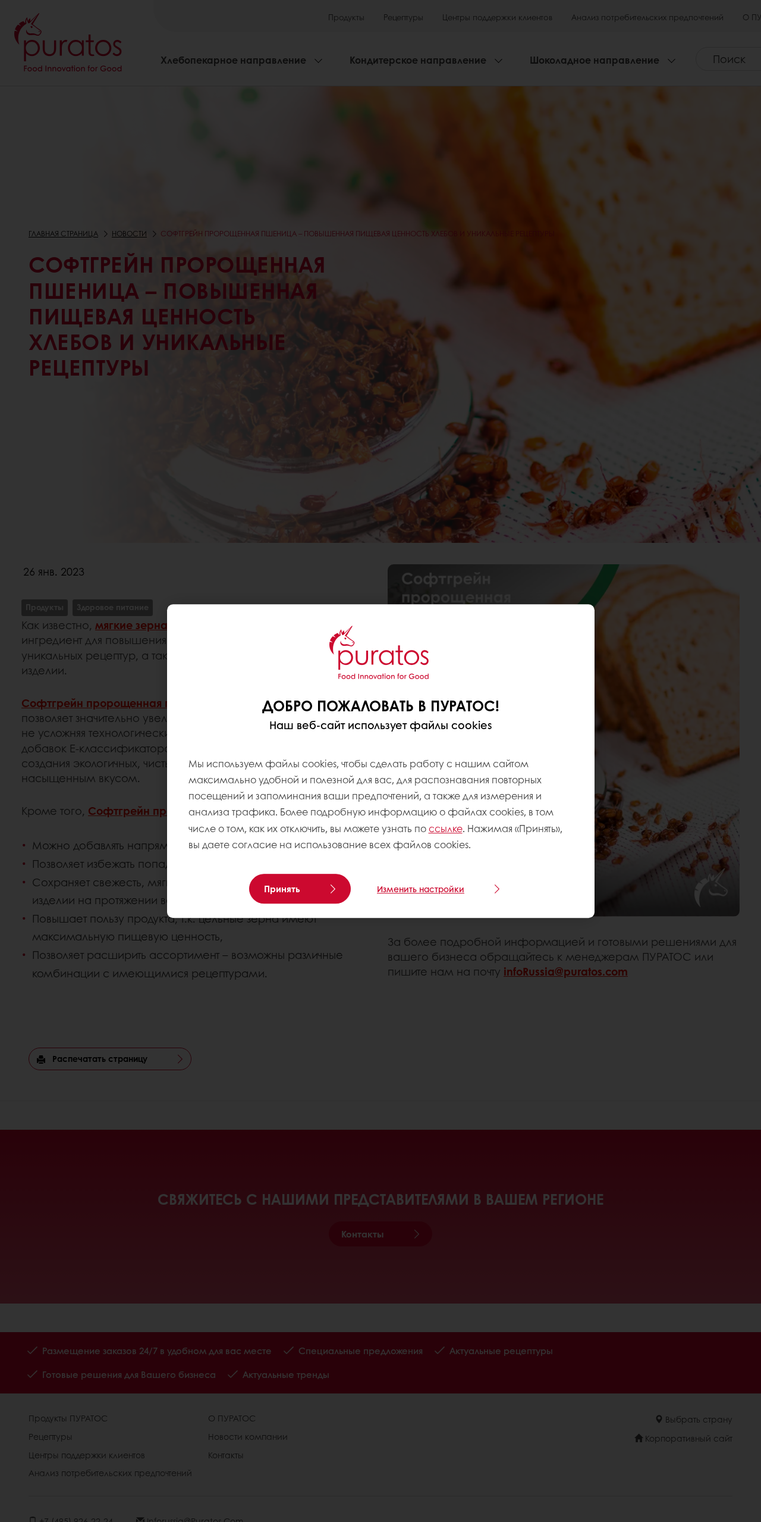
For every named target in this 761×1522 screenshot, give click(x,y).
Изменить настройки (420, 889)
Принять (282, 888)
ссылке (446, 828)
